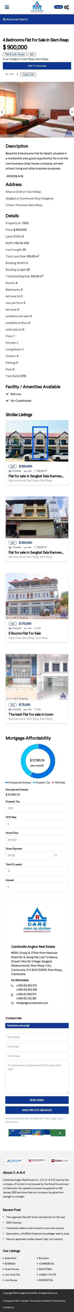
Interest (10, 880)
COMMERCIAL (47, 1263)
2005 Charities (13, 1222)
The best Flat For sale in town (31, 714)
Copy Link (28, 74)
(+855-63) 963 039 (26, 989)
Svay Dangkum (12, 59)
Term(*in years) (14, 864)
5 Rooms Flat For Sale (25, 633)
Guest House (12, 1269)
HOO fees (11, 817)
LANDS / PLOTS (47, 1274)
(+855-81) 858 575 (26, 994)
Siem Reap (28, 59)
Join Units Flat (12, 1274)
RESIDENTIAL (46, 1280)
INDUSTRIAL (45, 1269)
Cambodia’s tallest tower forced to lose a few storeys (35, 1228)
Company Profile (11, 1300)
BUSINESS (10, 1263)
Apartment (11, 1258)
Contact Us (8, 1307)
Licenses (24, 1300)
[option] (14, 1161)
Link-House (11, 1280)
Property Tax (13, 801)
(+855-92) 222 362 (26, 998)
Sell (32, 54)
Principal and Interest (17, 789)
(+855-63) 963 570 (26, 985)
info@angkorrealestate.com (32, 1003)
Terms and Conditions (40, 1300)
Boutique (44, 1258)
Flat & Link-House (15, 54)
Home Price (12, 832)
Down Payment (14, 848)
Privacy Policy (58, 1300)
